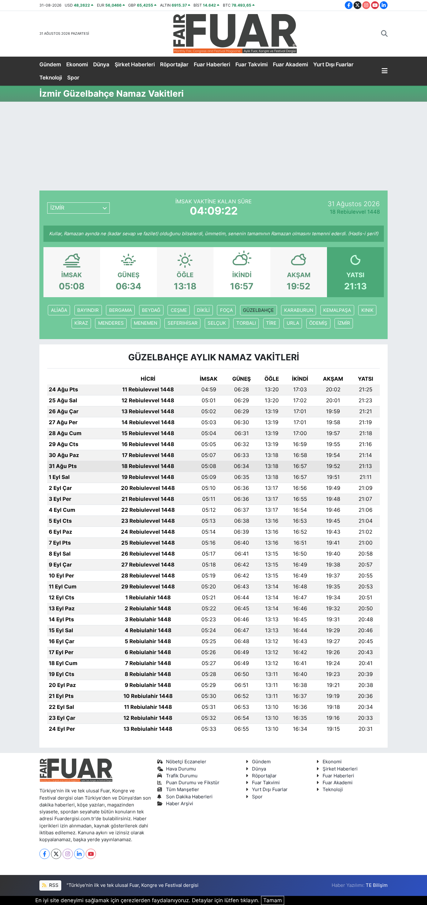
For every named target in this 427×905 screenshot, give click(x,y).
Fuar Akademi (290, 64)
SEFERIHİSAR (183, 323)
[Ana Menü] (385, 71)
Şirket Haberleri (135, 64)
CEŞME (179, 310)
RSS (53, 885)
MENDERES (111, 323)
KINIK (367, 310)
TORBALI (246, 323)
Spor (73, 77)
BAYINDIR (88, 310)
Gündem (50, 64)
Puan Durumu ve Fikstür (192, 783)
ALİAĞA (59, 310)
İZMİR (344, 323)
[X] (56, 854)
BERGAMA (120, 310)
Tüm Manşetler (182, 789)
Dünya (101, 64)
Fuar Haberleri (212, 64)
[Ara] (384, 34)
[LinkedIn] (79, 854)
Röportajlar (174, 64)
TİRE (271, 323)
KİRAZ (81, 323)
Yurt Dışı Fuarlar (333, 64)
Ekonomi (77, 64)
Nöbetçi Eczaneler (186, 762)
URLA (293, 323)
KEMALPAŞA (337, 310)
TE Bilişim (377, 885)
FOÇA (226, 310)
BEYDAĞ (151, 310)
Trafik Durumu (182, 776)
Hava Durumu (181, 769)
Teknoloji (50, 77)
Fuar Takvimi (251, 64)
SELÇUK (217, 323)
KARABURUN (298, 310)
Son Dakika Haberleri (189, 797)
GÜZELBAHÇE (258, 310)
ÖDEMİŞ (318, 323)
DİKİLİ (203, 310)
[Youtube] (91, 854)
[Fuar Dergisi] (235, 33)
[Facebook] (44, 854)
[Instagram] (68, 854)
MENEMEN (145, 323)
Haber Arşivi (179, 803)
